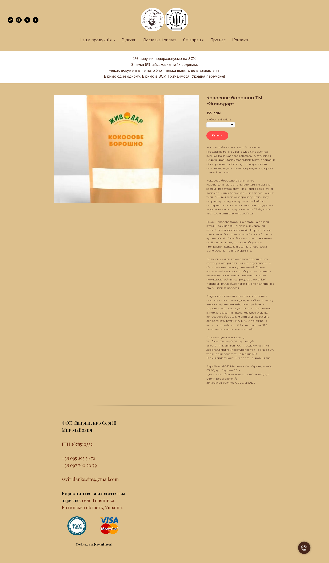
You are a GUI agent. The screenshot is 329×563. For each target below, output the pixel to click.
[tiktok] (10, 21)
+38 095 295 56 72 (78, 458)
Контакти (241, 40)
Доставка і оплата (160, 40)
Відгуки (129, 40)
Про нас (218, 40)
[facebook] (35, 21)
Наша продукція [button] (96, 40)
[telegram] (27, 21)
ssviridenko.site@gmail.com (90, 479)
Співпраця (193, 40)
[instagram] (19, 21)
